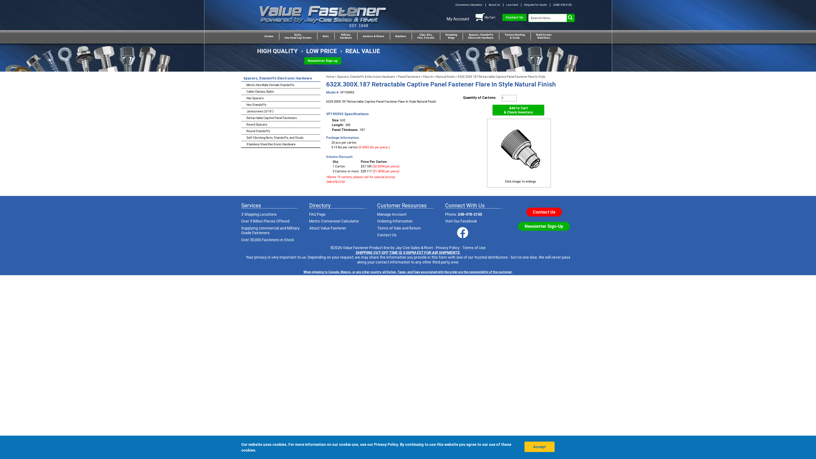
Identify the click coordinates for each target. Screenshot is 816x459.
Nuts (326, 36)
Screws (268, 36)
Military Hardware (346, 36)
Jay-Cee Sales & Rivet (414, 247)
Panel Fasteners (409, 76)
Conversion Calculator (468, 4)
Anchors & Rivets (373, 36)
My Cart (490, 17)
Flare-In (428, 76)
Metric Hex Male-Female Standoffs (270, 85)
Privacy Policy (447, 247)
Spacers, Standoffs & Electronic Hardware (366, 76)
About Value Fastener (327, 228)
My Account (457, 18)
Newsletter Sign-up (323, 61)
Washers (400, 36)
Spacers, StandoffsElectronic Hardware (480, 36)
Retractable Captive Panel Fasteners (271, 118)
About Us (494, 4)
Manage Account (392, 214)
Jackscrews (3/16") (259, 111)
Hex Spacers (255, 98)
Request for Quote (535, 4)
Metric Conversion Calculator (334, 221)
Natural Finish (445, 76)
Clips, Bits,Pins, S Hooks (425, 36)
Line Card (512, 4)
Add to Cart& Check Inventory (518, 110)
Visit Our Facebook (461, 221)
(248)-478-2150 (562, 4)
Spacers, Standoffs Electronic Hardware (277, 78)
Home (330, 76)
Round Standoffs (258, 131)
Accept (539, 447)
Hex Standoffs (256, 104)
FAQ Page (317, 214)
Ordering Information (395, 221)
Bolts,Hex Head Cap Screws (298, 36)
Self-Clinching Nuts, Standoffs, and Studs (274, 137)
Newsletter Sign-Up (544, 226)
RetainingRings (451, 36)
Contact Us (514, 17)
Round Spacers (256, 124)
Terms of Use (474, 247)
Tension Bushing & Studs (514, 36)
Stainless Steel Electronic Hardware (271, 144)
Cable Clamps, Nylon (260, 91)
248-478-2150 (470, 214)
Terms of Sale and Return (399, 228)
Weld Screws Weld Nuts (544, 36)
